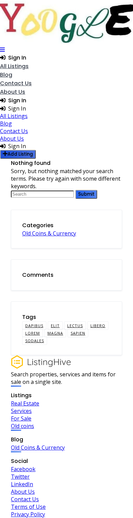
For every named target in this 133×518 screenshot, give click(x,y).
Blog (6, 75)
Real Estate (25, 403)
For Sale (21, 418)
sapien (78, 333)
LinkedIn (22, 484)
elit (55, 325)
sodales (34, 340)
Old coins (22, 426)
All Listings (14, 66)
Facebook (23, 469)
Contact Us (16, 83)
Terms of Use (28, 506)
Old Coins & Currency (49, 233)
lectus (75, 325)
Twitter (20, 476)
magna (55, 333)
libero (97, 325)
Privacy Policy (28, 514)
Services (21, 411)
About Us (12, 92)
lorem (32, 333)
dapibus (34, 325)
